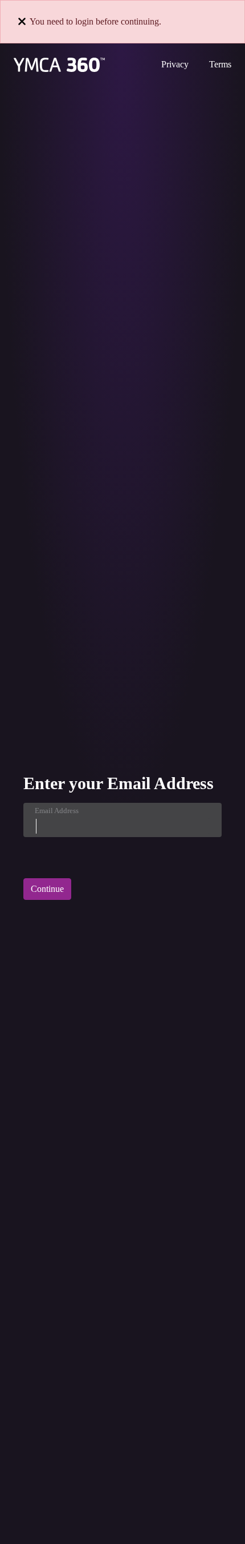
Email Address (57, 810)
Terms (220, 64)
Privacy (175, 64)
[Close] (22, 21)
